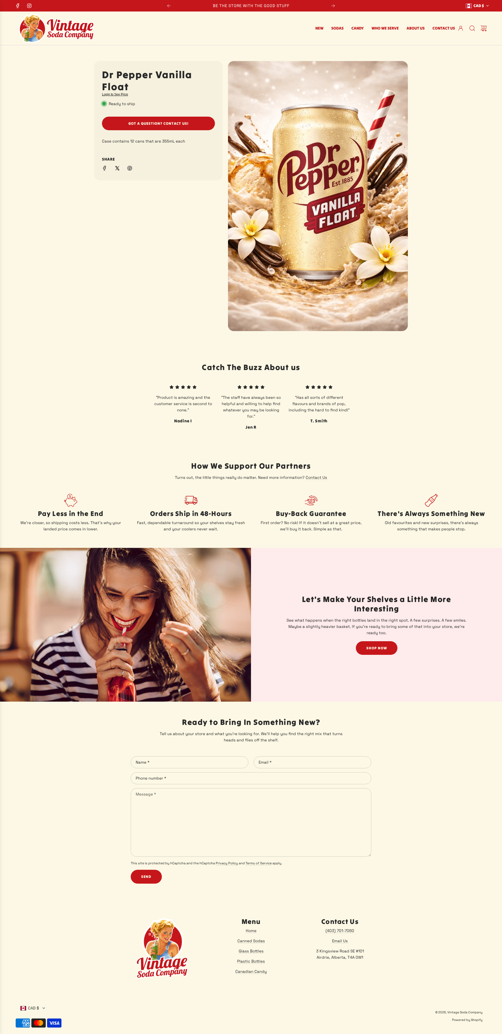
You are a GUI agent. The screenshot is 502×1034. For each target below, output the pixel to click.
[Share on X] (117, 169)
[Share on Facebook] (104, 169)
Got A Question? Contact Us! (158, 123)
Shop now (376, 648)
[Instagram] (29, 5)
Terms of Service (259, 863)
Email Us (340, 940)
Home (251, 930)
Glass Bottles (251, 950)
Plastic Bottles (251, 961)
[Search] (472, 28)
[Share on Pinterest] (129, 169)
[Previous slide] (169, 6)
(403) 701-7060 (340, 930)
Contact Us (316, 477)
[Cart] (483, 28)
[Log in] (460, 28)
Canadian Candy (251, 971)
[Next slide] (333, 6)
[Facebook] (18, 5)
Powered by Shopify (467, 1020)
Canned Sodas (251, 940)
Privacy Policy (227, 863)
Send (146, 876)
